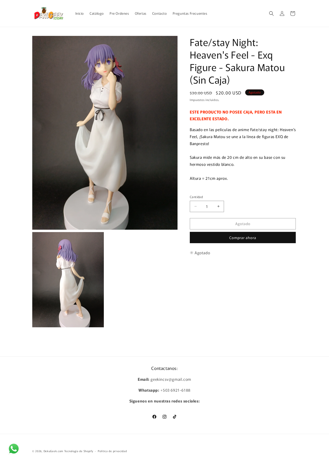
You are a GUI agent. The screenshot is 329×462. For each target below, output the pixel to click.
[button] (271, 13)
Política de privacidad (112, 451)
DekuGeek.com (53, 451)
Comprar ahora (242, 237)
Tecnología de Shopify (78, 451)
